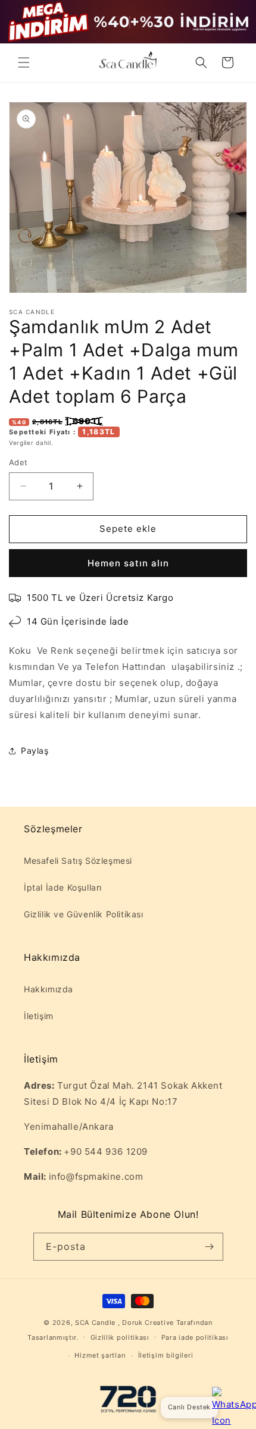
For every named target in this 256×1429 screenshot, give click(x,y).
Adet (18, 462)
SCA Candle (95, 1322)
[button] (24, 62)
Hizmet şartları (100, 1355)
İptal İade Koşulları (63, 887)
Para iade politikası (195, 1337)
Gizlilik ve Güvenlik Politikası (83, 914)
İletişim (39, 1016)
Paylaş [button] (35, 750)
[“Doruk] (128, 1401)
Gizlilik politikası (119, 1337)
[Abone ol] (209, 1247)
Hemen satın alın (128, 563)
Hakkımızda (48, 989)
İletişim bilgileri (165, 1355)
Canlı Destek (189, 1407)
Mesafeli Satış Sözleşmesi (78, 860)
